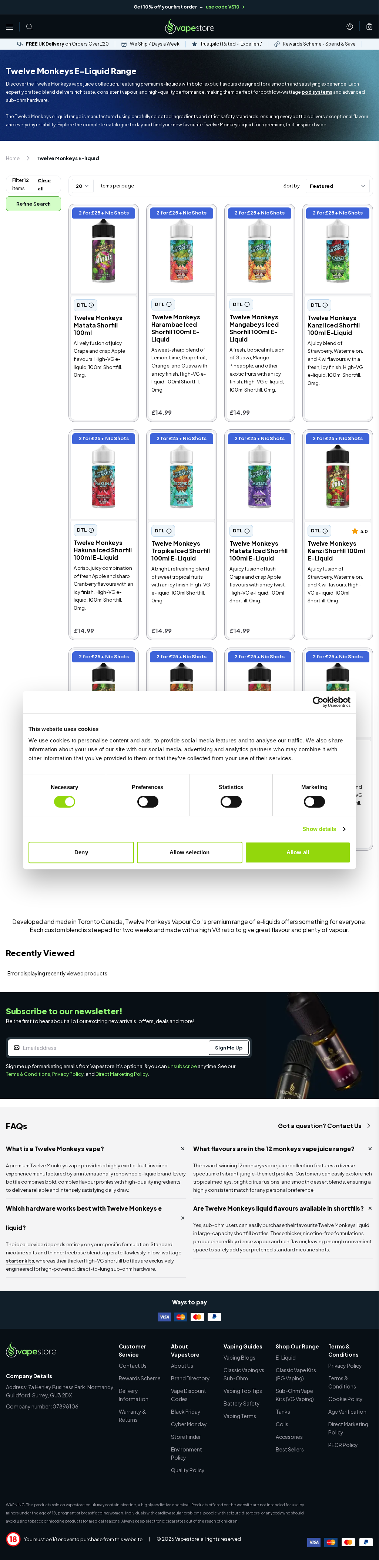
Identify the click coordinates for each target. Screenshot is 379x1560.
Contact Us (133, 1365)
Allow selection (190, 852)
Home (13, 158)
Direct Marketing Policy (121, 1074)
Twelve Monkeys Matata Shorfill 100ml (99, 214)
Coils (282, 1424)
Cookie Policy (345, 1399)
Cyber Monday (189, 1424)
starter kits (20, 1261)
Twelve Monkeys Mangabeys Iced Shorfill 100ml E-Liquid (259, 218)
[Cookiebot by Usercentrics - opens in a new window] (318, 702)
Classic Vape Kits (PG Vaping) (296, 1374)
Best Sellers (290, 1449)
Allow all (297, 852)
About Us (182, 1365)
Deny (81, 852)
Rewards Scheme (140, 1378)
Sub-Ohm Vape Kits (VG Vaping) (295, 1394)
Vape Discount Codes (188, 1394)
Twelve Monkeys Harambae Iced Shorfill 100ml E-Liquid (179, 218)
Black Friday (186, 1411)
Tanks (283, 1411)
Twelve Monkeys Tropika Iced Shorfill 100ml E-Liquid (174, 444)
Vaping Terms (240, 1416)
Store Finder (186, 1436)
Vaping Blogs (239, 1357)
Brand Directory (190, 1378)
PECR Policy (343, 1444)
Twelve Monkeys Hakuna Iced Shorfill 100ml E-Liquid (97, 444)
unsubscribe (182, 1066)
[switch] (147, 802)
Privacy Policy (68, 1074)
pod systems (317, 92)
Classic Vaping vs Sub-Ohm (244, 1374)
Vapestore (187, 1539)
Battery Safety (242, 1403)
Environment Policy (186, 1453)
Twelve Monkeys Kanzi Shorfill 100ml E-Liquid (335, 440)
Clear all (44, 184)
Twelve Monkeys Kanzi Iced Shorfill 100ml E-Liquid (335, 218)
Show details (319, 829)
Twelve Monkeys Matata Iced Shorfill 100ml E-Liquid (253, 444)
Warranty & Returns (132, 1415)
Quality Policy (188, 1470)
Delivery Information (133, 1394)
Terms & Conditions (28, 1074)
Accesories (289, 1436)
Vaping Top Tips (243, 1390)
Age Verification (347, 1411)
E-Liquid (286, 1357)
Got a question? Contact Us (320, 1126)
